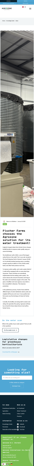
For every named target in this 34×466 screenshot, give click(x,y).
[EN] (4, 464)
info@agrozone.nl (7, 462)
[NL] (8, 464)
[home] (6, 8)
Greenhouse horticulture (8, 408)
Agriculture (5, 411)
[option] (8, 464)
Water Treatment (21, 411)
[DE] (12, 464)
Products (19, 416)
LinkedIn (22, 424)
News (17, 20)
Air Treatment (20, 408)
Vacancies (5, 427)
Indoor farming (6, 413)
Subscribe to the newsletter (9, 429)
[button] (24, 7)
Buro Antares (25, 3)
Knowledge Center (10, 20)
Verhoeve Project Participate (8, 3)
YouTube (22, 429)
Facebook (22, 427)
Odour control (20, 413)
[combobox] (4, 464)
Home (3, 20)
